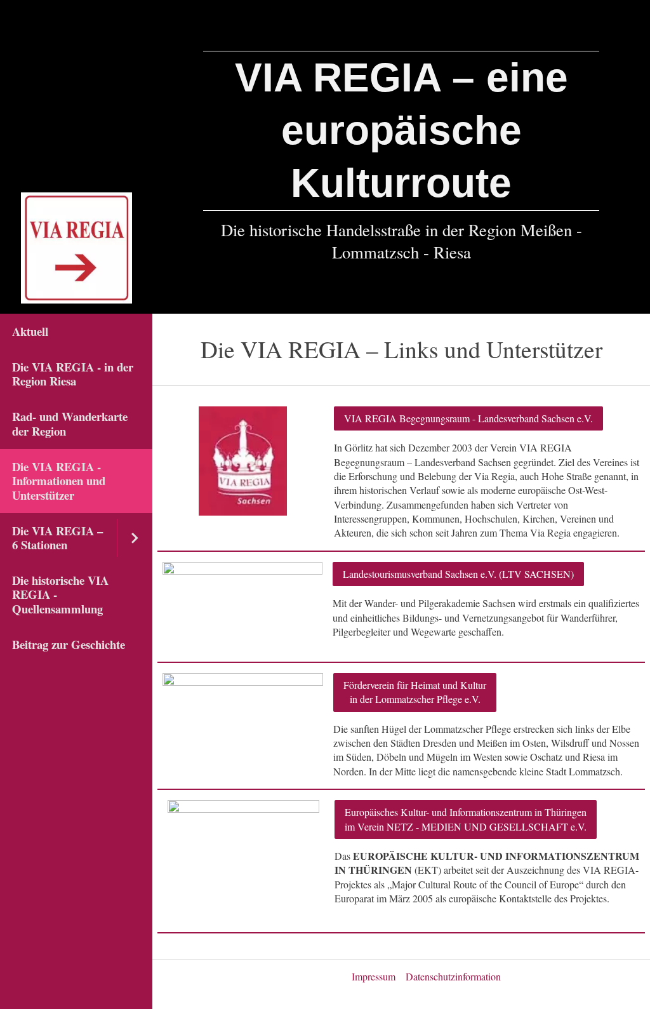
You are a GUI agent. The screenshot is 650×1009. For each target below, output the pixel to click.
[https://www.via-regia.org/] (243, 861)
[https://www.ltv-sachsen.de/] (242, 607)
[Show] (134, 538)
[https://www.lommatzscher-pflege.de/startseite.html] (242, 701)
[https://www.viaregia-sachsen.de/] (243, 461)
